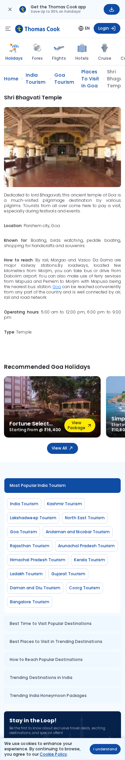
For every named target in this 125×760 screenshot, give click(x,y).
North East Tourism (85, 518)
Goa (57, 286)
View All (59, 448)
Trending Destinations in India (41, 677)
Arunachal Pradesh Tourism (86, 546)
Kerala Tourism (89, 560)
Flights (59, 58)
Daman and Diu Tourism (35, 588)
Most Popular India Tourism (38, 485)
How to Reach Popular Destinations (46, 659)
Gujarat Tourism (68, 574)
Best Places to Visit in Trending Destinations (56, 641)
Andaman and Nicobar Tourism (78, 532)
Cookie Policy (53, 754)
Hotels (82, 58)
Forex (37, 58)
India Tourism (24, 504)
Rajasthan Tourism (29, 546)
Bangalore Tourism (29, 602)
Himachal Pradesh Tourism (37, 560)
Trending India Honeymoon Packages (48, 695)
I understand (105, 749)
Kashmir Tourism (64, 504)
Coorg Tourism (84, 588)
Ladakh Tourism (26, 574)
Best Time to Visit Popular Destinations (51, 623)
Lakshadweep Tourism (33, 518)
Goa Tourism (23, 532)
